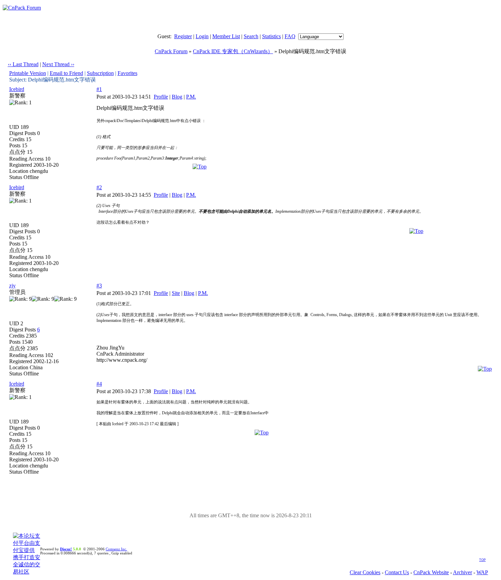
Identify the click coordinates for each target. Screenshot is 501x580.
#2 (99, 187)
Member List (226, 36)
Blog (177, 97)
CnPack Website (431, 572)
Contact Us (397, 572)
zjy (12, 285)
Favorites (127, 73)
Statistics (271, 36)
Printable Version (27, 73)
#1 (99, 89)
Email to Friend (66, 73)
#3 (99, 285)
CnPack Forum (171, 51)
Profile (161, 97)
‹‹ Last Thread (23, 64)
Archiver (462, 572)
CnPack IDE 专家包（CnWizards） (233, 51)
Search (251, 36)
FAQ (290, 36)
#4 (99, 384)
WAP (482, 572)
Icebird (16, 89)
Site (176, 293)
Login (202, 36)
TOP (482, 560)
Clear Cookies (365, 572)
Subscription (100, 73)
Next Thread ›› (58, 64)
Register (183, 36)
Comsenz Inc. (116, 549)
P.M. (191, 97)
